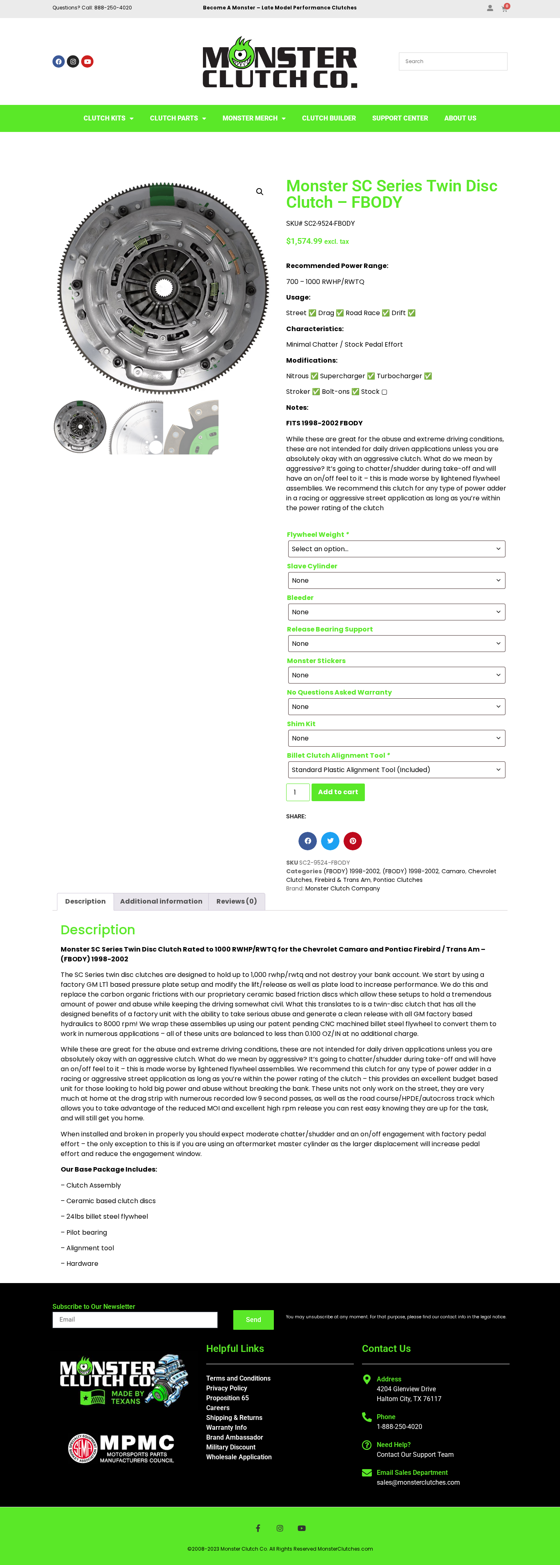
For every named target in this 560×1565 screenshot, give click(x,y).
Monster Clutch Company (342, 888)
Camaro (453, 871)
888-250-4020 (113, 7)
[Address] (367, 1379)
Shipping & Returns (234, 1418)
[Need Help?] (367, 1445)
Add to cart (338, 792)
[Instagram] (73, 61)
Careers (218, 1408)
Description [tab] (85, 901)
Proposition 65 (227, 1398)
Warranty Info (226, 1427)
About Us (460, 118)
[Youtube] (87, 61)
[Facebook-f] (258, 1528)
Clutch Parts (174, 118)
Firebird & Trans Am (343, 880)
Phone (386, 1417)
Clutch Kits (104, 118)
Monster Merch (250, 118)
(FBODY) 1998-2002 (351, 871)
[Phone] (367, 1417)
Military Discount (230, 1447)
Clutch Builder (329, 118)
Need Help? (394, 1445)
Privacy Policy (226, 1388)
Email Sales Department (412, 1472)
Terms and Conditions (238, 1378)
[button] (260, 191)
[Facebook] (58, 61)
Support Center (400, 118)
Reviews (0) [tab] (236, 901)
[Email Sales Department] (367, 1473)
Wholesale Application (239, 1457)
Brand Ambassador (234, 1437)
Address (389, 1379)
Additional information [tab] (161, 901)
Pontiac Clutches (398, 880)
